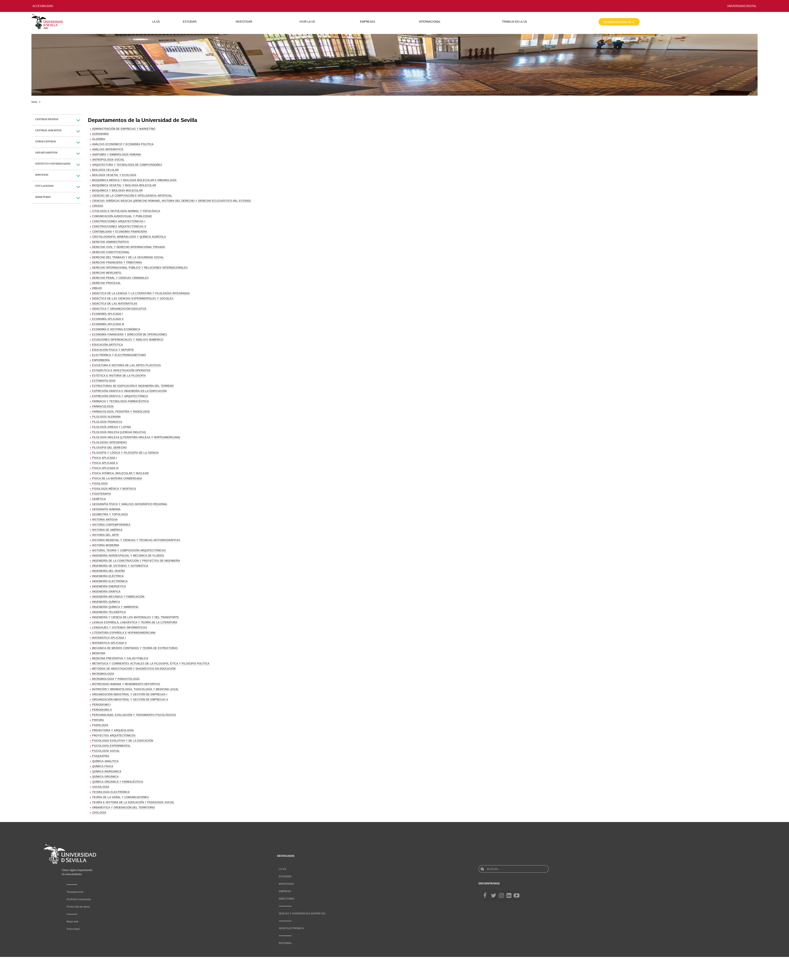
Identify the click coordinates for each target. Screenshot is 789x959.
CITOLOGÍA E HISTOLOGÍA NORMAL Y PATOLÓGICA (126, 211)
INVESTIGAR (244, 21)
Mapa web (72, 921)
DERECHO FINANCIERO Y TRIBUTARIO (117, 262)
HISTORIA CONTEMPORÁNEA (111, 524)
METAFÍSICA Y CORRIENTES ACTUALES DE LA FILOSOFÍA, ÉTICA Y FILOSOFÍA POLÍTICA (150, 663)
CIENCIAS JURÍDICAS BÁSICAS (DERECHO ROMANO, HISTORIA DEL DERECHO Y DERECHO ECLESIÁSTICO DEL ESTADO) (171, 200)
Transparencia (75, 892)
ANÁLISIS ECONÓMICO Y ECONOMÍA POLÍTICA (122, 144)
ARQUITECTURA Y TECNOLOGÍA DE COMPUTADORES (127, 164)
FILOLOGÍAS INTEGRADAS (109, 442)
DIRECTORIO (286, 898)
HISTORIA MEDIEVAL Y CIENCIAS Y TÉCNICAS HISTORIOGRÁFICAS (136, 540)
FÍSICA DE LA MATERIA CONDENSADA (117, 478)
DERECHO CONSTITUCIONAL (111, 252)
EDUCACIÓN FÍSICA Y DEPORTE (113, 349)
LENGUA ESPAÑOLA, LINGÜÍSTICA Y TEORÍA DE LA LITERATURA (134, 622)
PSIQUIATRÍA (100, 756)
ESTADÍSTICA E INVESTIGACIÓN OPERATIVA (121, 370)
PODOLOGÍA (100, 725)
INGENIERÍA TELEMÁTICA (109, 612)
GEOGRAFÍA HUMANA (106, 509)
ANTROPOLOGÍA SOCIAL (108, 159)
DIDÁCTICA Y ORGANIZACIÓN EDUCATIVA (119, 308)
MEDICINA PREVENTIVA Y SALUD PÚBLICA (120, 658)
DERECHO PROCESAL (106, 283)
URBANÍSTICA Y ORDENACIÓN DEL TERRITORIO (123, 807)
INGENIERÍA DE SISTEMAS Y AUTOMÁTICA (120, 565)
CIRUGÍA (97, 206)
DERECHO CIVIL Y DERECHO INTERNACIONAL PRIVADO (128, 247)
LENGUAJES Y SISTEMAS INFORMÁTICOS (119, 627)
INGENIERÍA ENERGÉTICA (109, 586)
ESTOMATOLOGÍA (103, 380)
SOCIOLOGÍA (100, 787)
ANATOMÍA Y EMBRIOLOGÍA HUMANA (116, 154)
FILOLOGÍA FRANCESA (107, 421)
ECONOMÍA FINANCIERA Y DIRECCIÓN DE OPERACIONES (129, 334)
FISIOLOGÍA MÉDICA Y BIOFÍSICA (114, 488)
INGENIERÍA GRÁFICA (106, 591)
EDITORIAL (285, 943)
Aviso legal (73, 929)
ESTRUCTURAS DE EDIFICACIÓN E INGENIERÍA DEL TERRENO (133, 385)
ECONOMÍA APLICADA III (108, 324)
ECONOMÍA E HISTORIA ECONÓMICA (116, 329)
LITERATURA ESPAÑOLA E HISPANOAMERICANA (124, 632)
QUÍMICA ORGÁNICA (105, 776)
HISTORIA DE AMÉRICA (107, 529)
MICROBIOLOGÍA (103, 673)
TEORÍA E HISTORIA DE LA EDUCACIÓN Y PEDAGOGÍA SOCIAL (133, 802)
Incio (34, 101)
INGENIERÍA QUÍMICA (106, 601)
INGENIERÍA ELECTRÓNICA (110, 581)
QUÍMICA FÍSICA (102, 766)
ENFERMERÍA (101, 360)
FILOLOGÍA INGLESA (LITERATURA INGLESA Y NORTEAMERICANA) (136, 437)
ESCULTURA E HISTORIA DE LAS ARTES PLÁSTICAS (126, 365)
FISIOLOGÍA (100, 483)
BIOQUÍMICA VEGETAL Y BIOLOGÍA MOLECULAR (124, 185)
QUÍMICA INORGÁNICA (106, 771)
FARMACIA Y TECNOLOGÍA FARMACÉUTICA (120, 401)
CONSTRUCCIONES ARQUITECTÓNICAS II (119, 226)
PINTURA (98, 720)
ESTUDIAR (189, 21)
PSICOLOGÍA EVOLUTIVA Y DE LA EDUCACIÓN (122, 740)
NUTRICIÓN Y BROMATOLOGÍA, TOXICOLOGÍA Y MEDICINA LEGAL (135, 689)
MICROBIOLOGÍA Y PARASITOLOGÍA (116, 679)
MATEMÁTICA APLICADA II (109, 643)
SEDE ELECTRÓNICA (291, 928)
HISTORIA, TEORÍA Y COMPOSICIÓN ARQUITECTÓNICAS (129, 550)
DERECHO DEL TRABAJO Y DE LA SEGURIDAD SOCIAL (128, 257)
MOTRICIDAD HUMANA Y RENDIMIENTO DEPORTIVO (126, 684)
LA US (156, 21)
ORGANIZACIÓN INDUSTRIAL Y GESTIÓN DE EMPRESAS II (130, 699)
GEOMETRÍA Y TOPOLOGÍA (110, 514)
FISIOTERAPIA (101, 493)
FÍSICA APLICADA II (105, 463)
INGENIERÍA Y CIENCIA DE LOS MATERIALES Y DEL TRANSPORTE (135, 617)
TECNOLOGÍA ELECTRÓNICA (111, 792)
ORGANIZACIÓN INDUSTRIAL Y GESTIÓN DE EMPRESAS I (129, 694)
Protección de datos (78, 906)
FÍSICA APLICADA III (105, 468)
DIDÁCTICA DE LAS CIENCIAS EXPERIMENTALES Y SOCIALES (132, 298)
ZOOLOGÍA (99, 812)
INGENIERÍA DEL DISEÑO (108, 571)
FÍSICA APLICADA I (104, 457)
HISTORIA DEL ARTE (105, 535)
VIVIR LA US (307, 21)
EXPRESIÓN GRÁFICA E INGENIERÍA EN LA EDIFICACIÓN (129, 391)
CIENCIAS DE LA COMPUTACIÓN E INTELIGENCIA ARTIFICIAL (132, 195)
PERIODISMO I (101, 704)
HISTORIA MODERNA (105, 545)
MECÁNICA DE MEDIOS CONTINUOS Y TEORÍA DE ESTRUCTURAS (135, 648)
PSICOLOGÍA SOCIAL (106, 751)
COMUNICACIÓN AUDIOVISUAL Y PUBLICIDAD (122, 216)
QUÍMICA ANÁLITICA (105, 761)
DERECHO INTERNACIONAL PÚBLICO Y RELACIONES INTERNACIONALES (140, 267)
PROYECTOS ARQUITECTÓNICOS (114, 735)
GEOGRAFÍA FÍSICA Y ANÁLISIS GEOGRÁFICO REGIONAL (129, 504)
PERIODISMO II (102, 709)
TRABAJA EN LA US (514, 21)
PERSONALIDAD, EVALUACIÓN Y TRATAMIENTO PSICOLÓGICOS (134, 715)
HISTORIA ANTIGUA (105, 519)
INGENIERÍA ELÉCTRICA (108, 576)
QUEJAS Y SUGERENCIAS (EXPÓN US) (302, 913)
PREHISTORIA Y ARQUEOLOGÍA (113, 730)
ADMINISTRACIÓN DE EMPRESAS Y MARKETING (123, 128)
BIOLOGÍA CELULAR (105, 170)
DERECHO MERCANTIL (107, 272)
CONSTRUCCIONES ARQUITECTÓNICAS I (118, 221)
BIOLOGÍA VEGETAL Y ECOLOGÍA (114, 175)
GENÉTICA (99, 499)
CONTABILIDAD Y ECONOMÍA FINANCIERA (119, 231)
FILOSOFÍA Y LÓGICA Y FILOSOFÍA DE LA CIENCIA (125, 452)
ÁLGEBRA (98, 139)
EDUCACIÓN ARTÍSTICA (107, 344)
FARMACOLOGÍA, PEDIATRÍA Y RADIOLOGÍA (121, 411)
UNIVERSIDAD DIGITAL (742, 6)
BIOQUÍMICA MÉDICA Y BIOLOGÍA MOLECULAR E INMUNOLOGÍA (134, 180)
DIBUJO (97, 288)
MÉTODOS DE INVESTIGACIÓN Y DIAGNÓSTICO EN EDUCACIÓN (133, 668)
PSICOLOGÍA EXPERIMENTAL (111, 745)
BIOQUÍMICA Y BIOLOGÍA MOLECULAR (117, 190)
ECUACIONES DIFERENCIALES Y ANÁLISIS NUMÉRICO (127, 339)
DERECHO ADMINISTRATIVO (110, 242)
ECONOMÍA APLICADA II (107, 319)
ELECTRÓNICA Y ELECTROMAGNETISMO (119, 355)
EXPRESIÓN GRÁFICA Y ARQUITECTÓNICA (120, 396)
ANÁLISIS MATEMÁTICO (107, 149)
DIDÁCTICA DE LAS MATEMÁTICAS (114, 303)
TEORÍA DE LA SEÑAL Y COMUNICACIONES (120, 797)
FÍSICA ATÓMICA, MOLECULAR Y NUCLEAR (120, 473)
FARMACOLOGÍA (103, 406)
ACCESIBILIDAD (42, 6)
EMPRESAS (367, 21)
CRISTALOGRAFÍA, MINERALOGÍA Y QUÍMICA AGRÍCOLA (129, 236)
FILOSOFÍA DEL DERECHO (109, 447)
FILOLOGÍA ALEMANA (106, 416)
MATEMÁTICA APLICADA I (109, 637)
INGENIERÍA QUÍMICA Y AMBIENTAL (115, 607)
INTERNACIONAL (430, 21)
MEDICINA (98, 653)
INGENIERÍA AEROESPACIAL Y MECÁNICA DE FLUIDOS (128, 555)
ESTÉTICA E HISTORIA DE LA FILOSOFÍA (119, 375)
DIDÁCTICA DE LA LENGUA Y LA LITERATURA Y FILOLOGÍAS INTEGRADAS (141, 293)
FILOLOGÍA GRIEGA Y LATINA (111, 427)
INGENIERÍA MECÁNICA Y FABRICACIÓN (118, 596)
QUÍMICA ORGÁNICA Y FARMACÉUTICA (117, 781)
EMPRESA (285, 891)
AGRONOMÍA (100, 134)
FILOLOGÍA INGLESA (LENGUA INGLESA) (119, 432)
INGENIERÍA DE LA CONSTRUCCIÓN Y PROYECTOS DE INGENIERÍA (136, 560)
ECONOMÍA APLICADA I (107, 313)
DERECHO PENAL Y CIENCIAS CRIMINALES (120, 277)
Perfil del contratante (79, 899)
